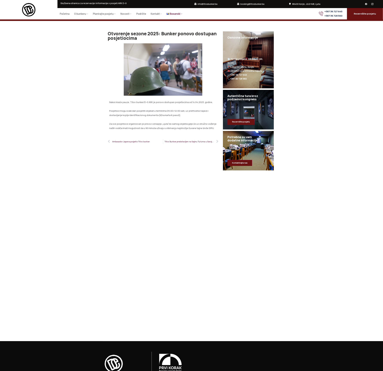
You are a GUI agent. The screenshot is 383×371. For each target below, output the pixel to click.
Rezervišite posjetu (241, 121)
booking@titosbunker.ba (252, 4)
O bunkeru (80, 13)
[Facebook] (366, 4)
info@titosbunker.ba (207, 4)
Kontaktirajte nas (239, 163)
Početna (65, 13)
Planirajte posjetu (103, 13)
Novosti (124, 13)
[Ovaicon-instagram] (372, 4)
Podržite (141, 13)
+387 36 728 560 (333, 15)
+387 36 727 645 (333, 11)
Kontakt (155, 13)
